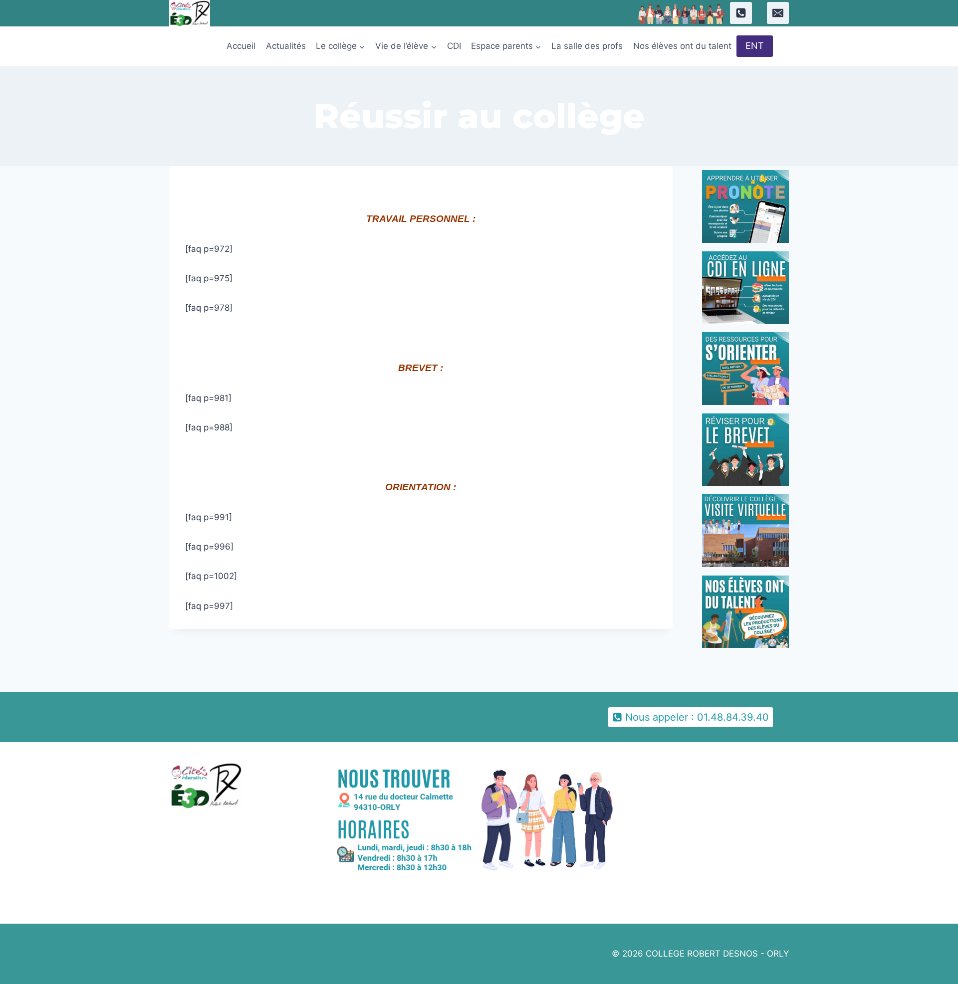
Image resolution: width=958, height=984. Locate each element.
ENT (754, 45)
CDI (454, 46)
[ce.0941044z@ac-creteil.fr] (778, 13)
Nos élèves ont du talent (682, 46)
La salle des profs (587, 46)
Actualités (286, 46)
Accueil (241, 46)
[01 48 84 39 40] (741, 13)
